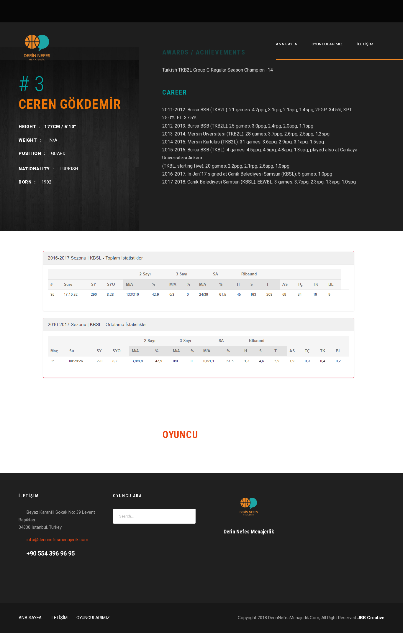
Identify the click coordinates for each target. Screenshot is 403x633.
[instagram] (391, 11)
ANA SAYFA (286, 44)
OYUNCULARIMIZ (327, 44)
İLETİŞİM (365, 44)
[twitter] (380, 11)
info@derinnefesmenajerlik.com (57, 539)
